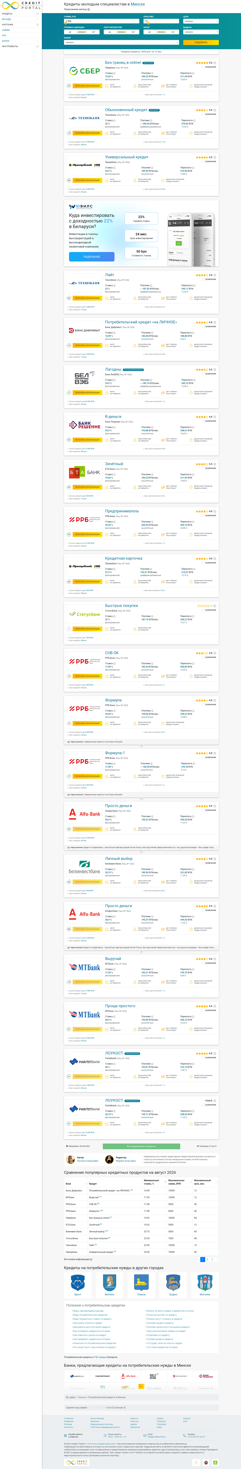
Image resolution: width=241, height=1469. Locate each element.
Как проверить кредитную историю (91, 1339)
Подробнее (92, 256)
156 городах (100, 1357)
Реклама (68, 1424)
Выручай (113, 958)
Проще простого (120, 1006)
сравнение (210, 67)
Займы (6, 30)
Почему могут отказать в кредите (164, 1319)
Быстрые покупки (121, 605)
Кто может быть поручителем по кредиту (94, 1347)
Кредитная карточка (123, 558)
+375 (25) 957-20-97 (196, 1437)
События (134, 1421)
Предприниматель (122, 511)
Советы (160, 1418)
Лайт (109, 275)
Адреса (133, 1424)
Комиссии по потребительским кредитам (94, 1343)
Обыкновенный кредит (126, 109)
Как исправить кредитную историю (91, 1331)
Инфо (159, 1427)
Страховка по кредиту (158, 1335)
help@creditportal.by (157, 1437)
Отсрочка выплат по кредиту (162, 1315)
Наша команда (97, 1418)
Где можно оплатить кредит (87, 1323)
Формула (113, 700)
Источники (76, 1259)
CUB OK (112, 653)
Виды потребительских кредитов (90, 1315)
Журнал (186, 1418)
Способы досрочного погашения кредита (168, 1327)
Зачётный (114, 464)
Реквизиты (69, 1421)
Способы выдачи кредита (160, 1323)
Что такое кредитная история (162, 1347)
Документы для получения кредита (91, 1327)
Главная (81, 1397)
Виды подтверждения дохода (88, 1311)
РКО (4, 35)
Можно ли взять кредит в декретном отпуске (170, 1311)
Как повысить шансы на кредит (89, 1335)
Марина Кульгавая (126, 1161)
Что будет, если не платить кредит (165, 1343)
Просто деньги (118, 805)
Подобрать (201, 42)
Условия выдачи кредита (160, 1339)
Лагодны (113, 369)
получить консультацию (87, 86)
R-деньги (113, 416)
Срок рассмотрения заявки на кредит (166, 1331)
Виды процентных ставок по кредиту (92, 1319)
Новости (134, 1418)
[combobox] (201, 21)
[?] (114, 73)
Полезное (161, 1421)
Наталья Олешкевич (87, 1161)
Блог (185, 1421)
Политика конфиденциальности (105, 1427)
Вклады (6, 19)
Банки (5, 41)
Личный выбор (119, 858)
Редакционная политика (102, 1424)
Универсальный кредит (126, 157)
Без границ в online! (123, 62)
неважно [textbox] (189, 21)
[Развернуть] (38, 13)
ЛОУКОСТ (114, 1053)
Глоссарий (161, 1424)
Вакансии (95, 1421)
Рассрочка (135, 1427)
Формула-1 (115, 753)
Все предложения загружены (141, 1146)
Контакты (68, 1427)
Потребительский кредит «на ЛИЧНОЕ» (141, 322)
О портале (68, 1418)
